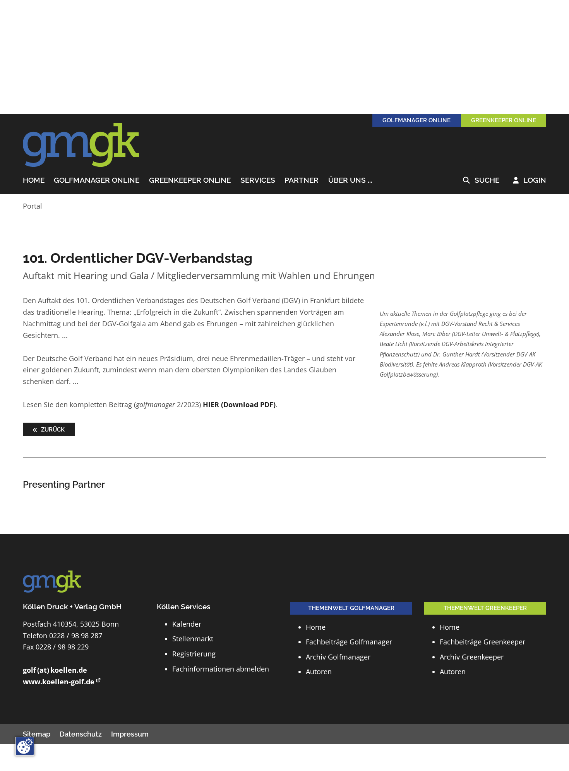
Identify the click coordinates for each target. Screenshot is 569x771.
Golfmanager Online (96, 180)
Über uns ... (350, 180)
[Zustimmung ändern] (24, 746)
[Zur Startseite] (81, 145)
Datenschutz (81, 734)
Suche (481, 180)
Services (257, 180)
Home (34, 180)
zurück (52, 429)
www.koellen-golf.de (58, 681)
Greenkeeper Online (190, 180)
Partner (301, 180)
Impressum (130, 734)
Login (529, 180)
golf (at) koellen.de (55, 670)
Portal (32, 206)
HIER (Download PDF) (239, 404)
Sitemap (36, 734)
